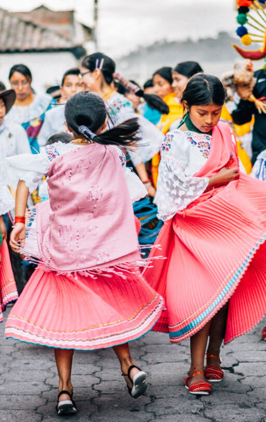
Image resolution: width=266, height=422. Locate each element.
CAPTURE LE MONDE (96, 5)
